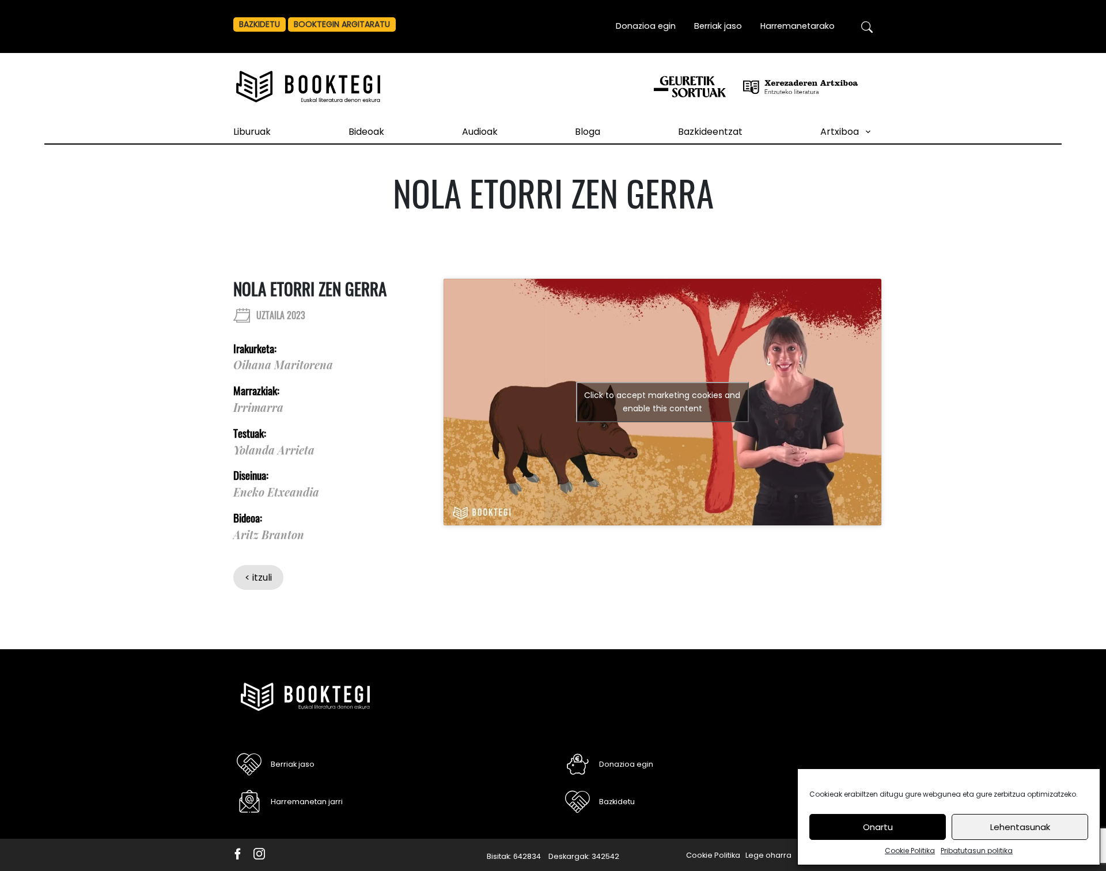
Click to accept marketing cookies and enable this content (662, 401)
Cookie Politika (910, 850)
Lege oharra (768, 855)
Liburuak (252, 131)
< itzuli (258, 577)
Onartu (878, 827)
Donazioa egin (646, 26)
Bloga (587, 131)
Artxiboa (839, 131)
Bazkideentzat (710, 131)
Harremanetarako (797, 26)
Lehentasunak (1020, 827)
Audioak (480, 131)
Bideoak (366, 131)
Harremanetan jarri (307, 801)
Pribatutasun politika (977, 850)
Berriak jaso (718, 26)
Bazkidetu (259, 24)
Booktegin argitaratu (342, 24)
